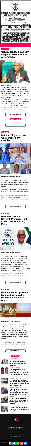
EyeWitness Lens (16, 436)
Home (8, 432)
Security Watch (9, 434)
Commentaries (20, 434)
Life (27, 434)
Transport (14, 432)
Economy (21, 432)
